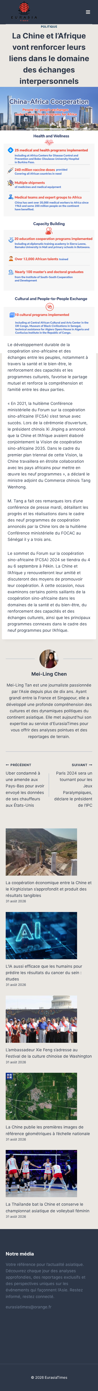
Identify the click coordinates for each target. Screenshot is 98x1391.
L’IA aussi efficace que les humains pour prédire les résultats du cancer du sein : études (44, 972)
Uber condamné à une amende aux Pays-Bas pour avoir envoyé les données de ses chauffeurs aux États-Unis (25, 785)
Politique (49, 26)
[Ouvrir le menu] (87, 12)
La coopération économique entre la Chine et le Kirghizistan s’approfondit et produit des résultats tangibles (49, 889)
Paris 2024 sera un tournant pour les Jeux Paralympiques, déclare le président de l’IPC (73, 785)
